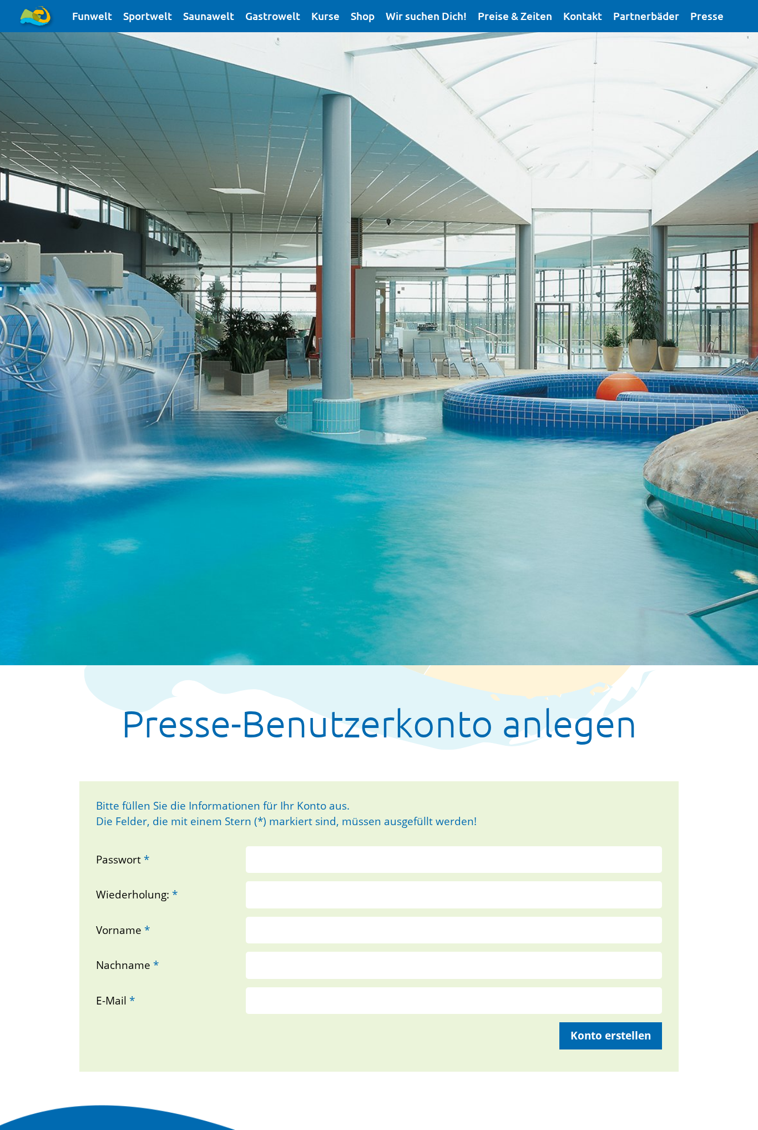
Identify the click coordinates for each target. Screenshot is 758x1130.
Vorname (123, 930)
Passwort (122, 859)
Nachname (127, 965)
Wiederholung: (137, 894)
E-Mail (115, 1000)
